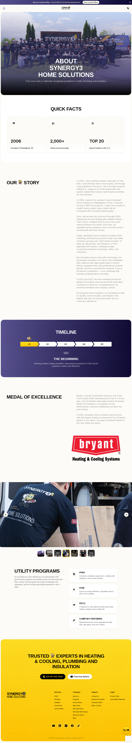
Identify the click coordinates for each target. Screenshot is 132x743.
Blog (74, 718)
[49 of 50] (49, 553)
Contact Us (95, 696)
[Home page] (66, 7)
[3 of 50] (83, 553)
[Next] (126, 514)
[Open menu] (4, 8)
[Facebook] (72, 725)
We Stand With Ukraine (80, 712)
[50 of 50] (57, 553)
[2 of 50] (74, 553)
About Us (76, 696)
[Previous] (6, 514)
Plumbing (57, 699)
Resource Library (78, 715)
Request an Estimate (98, 699)
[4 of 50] (91, 553)
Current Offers (59, 709)
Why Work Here (78, 709)
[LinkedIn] (59, 725)
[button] (52, 676)
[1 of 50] (66, 553)
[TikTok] (78, 725)
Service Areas (77, 702)
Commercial (58, 705)
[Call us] (128, 8)
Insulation (57, 702)
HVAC (56, 696)
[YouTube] (53, 725)
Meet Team (76, 705)
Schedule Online (97, 702)
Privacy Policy (114, 696)
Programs (76, 699)
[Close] (130, 2)
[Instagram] (66, 725)
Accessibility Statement (117, 699)
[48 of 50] (41, 553)
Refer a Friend (96, 705)
